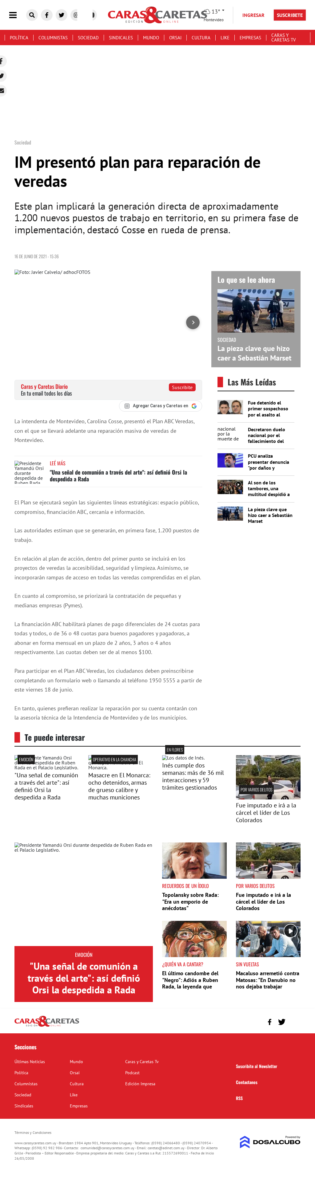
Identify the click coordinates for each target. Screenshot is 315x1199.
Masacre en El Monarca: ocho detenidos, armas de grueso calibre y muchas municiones (119, 786)
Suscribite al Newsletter (256, 1066)
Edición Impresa (140, 1084)
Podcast (132, 1072)
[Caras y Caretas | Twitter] (61, 15)
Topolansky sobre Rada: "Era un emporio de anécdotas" (190, 901)
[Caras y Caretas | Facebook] (47, 15)
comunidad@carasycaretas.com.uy (107, 1148)
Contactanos (246, 1082)
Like (225, 37)
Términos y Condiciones (32, 1132)
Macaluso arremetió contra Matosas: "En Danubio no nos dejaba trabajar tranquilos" (267, 983)
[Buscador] (32, 15)
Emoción (26, 759)
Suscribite (182, 387)
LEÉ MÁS (58, 463)
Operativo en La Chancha (114, 759)
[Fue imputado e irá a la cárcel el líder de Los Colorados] (268, 798)
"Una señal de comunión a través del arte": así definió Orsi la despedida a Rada (118, 475)
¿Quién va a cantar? (182, 964)
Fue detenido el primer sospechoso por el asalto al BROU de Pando (268, 412)
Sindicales (121, 37)
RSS (239, 1098)
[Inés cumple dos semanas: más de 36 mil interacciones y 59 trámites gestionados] (183, 758)
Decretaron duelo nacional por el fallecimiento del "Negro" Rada (266, 438)
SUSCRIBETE (290, 15)
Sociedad (88, 37)
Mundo (151, 37)
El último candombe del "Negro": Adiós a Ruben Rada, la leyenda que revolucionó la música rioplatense (190, 986)
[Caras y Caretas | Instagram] (76, 15)
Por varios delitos (256, 789)
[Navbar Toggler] (17, 15)
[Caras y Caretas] (46, 1026)
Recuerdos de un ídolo (185, 885)
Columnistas (53, 37)
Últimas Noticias (29, 1061)
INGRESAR (253, 15)
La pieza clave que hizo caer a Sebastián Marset (254, 353)
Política (19, 37)
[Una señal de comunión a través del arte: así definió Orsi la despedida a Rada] (29, 472)
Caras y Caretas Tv (283, 37)
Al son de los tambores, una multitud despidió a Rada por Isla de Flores (269, 494)
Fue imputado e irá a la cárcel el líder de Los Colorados (266, 812)
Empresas (250, 37)
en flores (175, 749)
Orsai (175, 37)
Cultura (201, 37)
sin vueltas (247, 964)
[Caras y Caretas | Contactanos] (293, 1021)
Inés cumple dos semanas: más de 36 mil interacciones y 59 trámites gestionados (193, 776)
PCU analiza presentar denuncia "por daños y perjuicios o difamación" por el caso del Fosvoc (268, 470)
